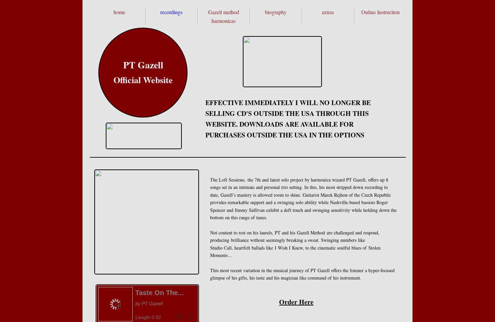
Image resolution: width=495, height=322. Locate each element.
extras (328, 11)
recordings (171, 11)
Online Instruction (380, 11)
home (119, 11)
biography (276, 11)
